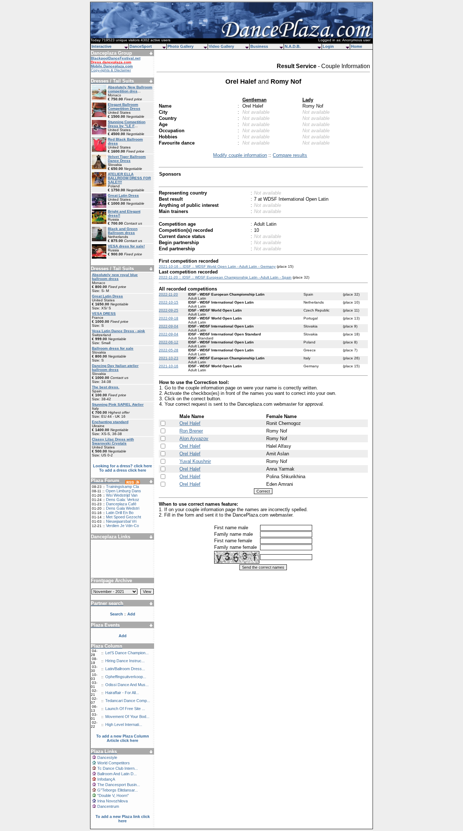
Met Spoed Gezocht (123, 517)
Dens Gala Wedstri (122, 508)
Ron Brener (191, 431)
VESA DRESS (104, 314)
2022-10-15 (168, 302)
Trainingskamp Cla (122, 486)
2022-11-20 (168, 294)
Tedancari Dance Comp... (127, 700)
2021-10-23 (168, 358)
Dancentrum (108, 806)
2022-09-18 (168, 318)
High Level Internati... (123, 724)
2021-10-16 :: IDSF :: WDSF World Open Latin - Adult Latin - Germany (217, 266)
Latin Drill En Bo (119, 512)
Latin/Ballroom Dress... (125, 669)
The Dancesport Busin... (118, 784)
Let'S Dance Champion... (127, 653)
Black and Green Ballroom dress (122, 231)
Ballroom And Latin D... (117, 774)
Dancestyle (107, 757)
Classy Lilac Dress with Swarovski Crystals (113, 441)
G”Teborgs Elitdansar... (117, 790)
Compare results (290, 155)
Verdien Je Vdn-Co (122, 525)
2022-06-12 (168, 342)
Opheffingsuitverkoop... (125, 677)
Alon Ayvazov (193, 438)
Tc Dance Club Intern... (117, 768)
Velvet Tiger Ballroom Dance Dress (127, 159)
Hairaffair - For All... (122, 692)
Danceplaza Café (121, 504)
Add (123, 636)
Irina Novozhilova (112, 801)
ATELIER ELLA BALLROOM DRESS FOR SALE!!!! (129, 178)
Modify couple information (240, 155)
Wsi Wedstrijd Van (121, 495)
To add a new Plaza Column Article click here (122, 738)
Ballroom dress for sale (112, 348)
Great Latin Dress (123, 195)
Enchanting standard (110, 422)
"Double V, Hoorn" (113, 795)
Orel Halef (189, 423)
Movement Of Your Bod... (127, 716)
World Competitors (113, 763)
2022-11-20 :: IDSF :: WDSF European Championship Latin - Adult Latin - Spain (225, 277)
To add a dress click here (122, 470)
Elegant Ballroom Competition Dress (124, 106)
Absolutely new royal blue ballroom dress (115, 277)
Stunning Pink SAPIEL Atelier (118, 404)
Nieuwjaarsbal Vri (121, 521)
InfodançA (106, 779)
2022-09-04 (168, 326)
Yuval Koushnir (195, 461)
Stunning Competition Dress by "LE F (126, 124)
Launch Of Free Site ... (125, 708)
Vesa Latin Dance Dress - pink (118, 331)
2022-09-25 (168, 310)
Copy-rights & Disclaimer (111, 70)
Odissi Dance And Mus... (127, 684)
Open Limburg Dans (123, 491)
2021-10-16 (168, 366)
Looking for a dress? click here (122, 466)
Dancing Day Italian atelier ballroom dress (115, 368)
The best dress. (105, 387)
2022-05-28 (168, 350)
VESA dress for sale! (126, 246)
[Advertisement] (122, 556)
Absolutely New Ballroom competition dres (130, 89)
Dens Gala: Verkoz (122, 499)
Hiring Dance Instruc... (125, 661)
